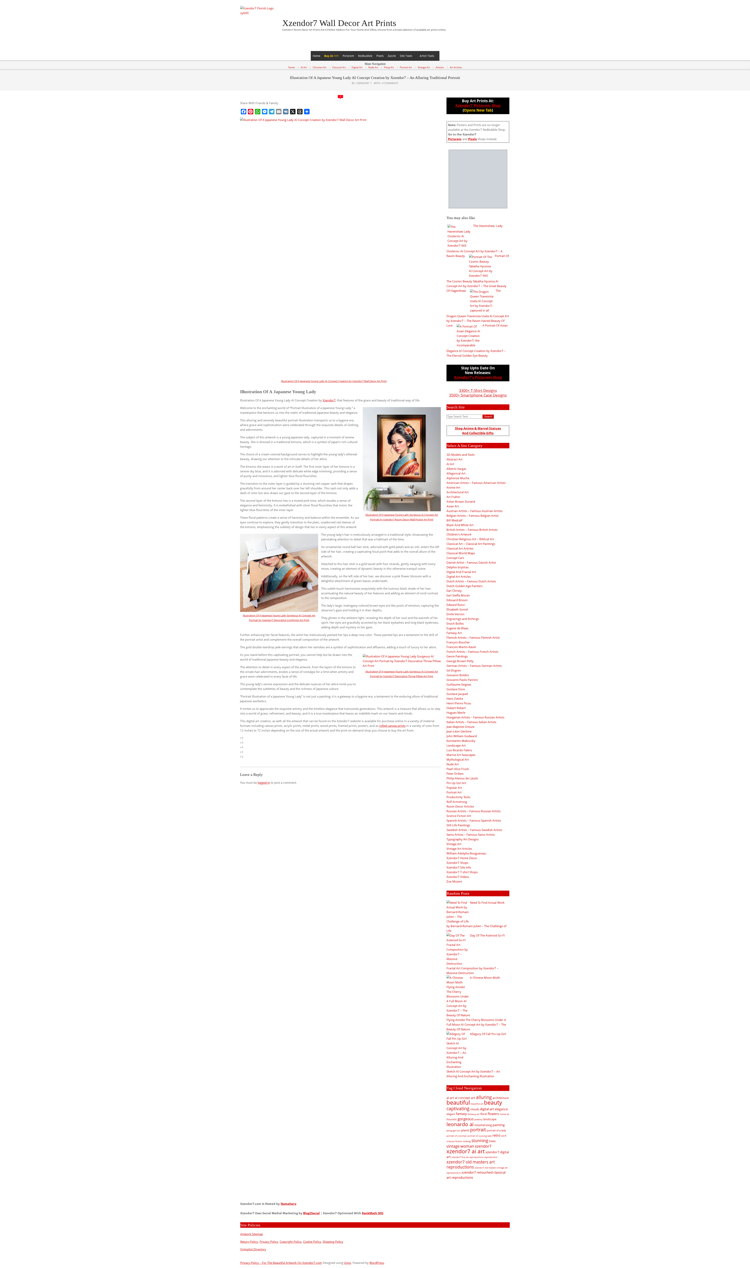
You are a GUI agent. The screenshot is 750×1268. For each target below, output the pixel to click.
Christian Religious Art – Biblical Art (470, 539)
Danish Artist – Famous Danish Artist (471, 562)
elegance (501, 1109)
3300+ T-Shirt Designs (478, 390)
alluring (484, 1097)
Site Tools (406, 56)
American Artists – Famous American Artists (476, 483)
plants (465, 1130)
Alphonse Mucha (457, 478)
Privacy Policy (269, 1242)
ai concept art (465, 1097)
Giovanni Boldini (457, 675)
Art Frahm (453, 497)
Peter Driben (454, 773)
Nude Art (452, 764)
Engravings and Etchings (462, 619)
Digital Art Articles (458, 576)
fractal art (504, 1114)
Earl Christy (454, 591)
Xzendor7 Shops (457, 863)
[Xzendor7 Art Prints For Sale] (478, 179)
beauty (493, 1102)
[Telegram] (271, 111)
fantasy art (473, 1114)
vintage (453, 1146)
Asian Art (452, 506)
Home (316, 56)
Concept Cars (455, 558)
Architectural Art (457, 492)
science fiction (454, 1141)
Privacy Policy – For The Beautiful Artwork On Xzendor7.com (281, 1263)
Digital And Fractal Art (461, 572)
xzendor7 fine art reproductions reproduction (474, 1157)
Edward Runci (455, 605)
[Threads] (299, 111)
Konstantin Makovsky (460, 741)
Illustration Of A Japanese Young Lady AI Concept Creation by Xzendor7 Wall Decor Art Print (334, 381)
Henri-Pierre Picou (458, 703)
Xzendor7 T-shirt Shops (462, 872)
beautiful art (477, 1103)
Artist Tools (427, 56)
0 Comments (390, 83)
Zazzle (392, 56)
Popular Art (454, 788)
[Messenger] (264, 111)
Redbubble (365, 56)
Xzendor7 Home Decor (461, 858)
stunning (479, 1140)
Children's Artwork (458, 534)
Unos (347, 1263)
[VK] (285, 111)
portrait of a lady (496, 1130)
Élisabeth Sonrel (457, 609)
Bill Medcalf (454, 520)
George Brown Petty (460, 661)
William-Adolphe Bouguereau (466, 853)
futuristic (451, 1119)
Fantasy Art (454, 633)
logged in (264, 782)
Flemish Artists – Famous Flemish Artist (473, 637)
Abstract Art (454, 459)
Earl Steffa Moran (458, 595)
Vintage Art (453, 844)
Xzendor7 (329, 400)
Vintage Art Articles (459, 849)
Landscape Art (456, 745)
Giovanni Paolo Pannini (462, 680)
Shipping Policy (333, 1242)
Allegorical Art (455, 473)
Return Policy (249, 1242)
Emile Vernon (455, 614)
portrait (478, 1130)
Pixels (380, 56)
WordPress (376, 1263)
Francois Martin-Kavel (461, 647)
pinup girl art (453, 1130)
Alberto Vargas (456, 469)
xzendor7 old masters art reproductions (470, 1164)
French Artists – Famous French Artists (472, 652)
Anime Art (453, 487)
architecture (501, 1098)
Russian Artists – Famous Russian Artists (473, 811)
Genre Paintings (457, 656)
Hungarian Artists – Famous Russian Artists (475, 717)
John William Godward (461, 736)
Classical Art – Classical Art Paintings (470, 544)
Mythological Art (457, 759)
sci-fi (503, 1135)
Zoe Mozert (454, 881)
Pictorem (348, 56)
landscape (489, 1119)
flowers (493, 1113)
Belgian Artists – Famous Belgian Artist (472, 516)
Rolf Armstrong (456, 802)
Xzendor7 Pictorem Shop (478, 105)
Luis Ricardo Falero (459, 750)
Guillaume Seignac (458, 684)
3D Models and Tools (460, 455)
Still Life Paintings (458, 825)
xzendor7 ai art (465, 1151)
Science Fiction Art (458, 816)
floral (483, 1114)
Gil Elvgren (453, 670)
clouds (474, 1109)
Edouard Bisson (457, 600)
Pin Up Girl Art (456, 783)
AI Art (450, 464)
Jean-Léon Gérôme (458, 731)
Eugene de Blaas (457, 628)
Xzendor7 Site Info (458, 867)
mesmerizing (483, 1125)
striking (467, 1141)
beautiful (458, 1102)
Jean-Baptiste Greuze (460, 727)
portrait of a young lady (480, 1135)
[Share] (306, 111)
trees (492, 1141)
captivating (458, 1108)
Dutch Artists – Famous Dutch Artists (471, 581)
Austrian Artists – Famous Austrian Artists (474, 511)
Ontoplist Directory (253, 1249)
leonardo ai (460, 1124)
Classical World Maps (460, 553)
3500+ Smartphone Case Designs (478, 395)
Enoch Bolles (455, 623)
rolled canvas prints (392, 726)
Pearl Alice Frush (457, 769)
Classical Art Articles (459, 548)
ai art (450, 1097)
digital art (487, 1109)
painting (499, 1125)
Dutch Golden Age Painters (464, 586)
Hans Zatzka (454, 698)
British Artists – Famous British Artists (471, 530)
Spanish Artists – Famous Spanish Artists (473, 820)
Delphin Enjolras (457, 567)
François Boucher (458, 642)
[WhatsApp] (257, 111)
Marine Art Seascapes (460, 755)
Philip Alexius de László (462, 778)
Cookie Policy (312, 1242)
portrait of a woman (456, 1135)
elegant (450, 1114)
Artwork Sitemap (251, 1234)
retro (496, 1135)
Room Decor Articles (460, 806)
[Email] (278, 111)
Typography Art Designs (462, 839)
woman (467, 1146)
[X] (292, 111)
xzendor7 (483, 1146)
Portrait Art (454, 792)
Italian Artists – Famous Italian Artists (471, 722)
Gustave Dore (455, 689)
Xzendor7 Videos (457, 877)
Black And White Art (459, 525)
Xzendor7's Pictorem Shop (478, 377)
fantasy (461, 1113)
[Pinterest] (250, 111)
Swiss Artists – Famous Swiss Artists (470, 834)
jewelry (478, 1119)
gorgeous (466, 1118)
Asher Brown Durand (460, 501)
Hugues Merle (455, 713)
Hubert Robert (456, 708)
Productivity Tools (458, 797)
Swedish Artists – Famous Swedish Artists (474, 830)
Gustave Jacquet (457, 694)
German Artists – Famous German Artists (474, 666)
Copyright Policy (291, 1242)
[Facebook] (243, 111)
